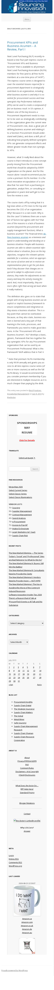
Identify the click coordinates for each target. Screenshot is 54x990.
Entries (14, 859)
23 (14, 677)
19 (28, 674)
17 (19, 674)
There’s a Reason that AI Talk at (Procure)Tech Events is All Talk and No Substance (25, 601)
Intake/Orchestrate (20, 528)
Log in (11, 855)
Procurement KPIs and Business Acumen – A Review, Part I (22, 45)
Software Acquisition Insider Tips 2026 (25, 594)
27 (34, 677)
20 (34, 674)
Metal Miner (19, 719)
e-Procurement (18, 521)
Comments (15, 862)
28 (40, 677)
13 (34, 670)
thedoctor (11, 397)
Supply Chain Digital (22, 705)
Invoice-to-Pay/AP (20, 525)
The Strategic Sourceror (24, 709)
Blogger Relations (27, 803)
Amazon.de (27, 929)
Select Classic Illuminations (20, 497)
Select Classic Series (18, 493)
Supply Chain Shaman (23, 733)
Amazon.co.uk (27, 925)
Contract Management (22, 514)
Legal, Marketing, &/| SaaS (23, 532)
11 (23, 670)
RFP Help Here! (27, 789)
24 (19, 677)
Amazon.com (27, 922)
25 (23, 677)
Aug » (39, 684)
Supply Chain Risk (20, 535)
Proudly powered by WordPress (14, 970)
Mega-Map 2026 (16, 487)
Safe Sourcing (20, 723)
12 (28, 670)
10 (19, 670)
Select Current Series (18, 490)
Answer (27, 831)
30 (14, 681)
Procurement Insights (23, 702)
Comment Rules (27, 768)
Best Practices (35, 390)
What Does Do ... (27, 785)
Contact (27, 813)
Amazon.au (27, 932)
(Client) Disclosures (27, 775)
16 (14, 674)
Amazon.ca (27, 918)
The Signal (18, 716)
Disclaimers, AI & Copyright (27, 771)
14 (40, 670)
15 (10, 674)
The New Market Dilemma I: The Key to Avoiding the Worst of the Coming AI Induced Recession (25, 587)
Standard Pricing (27, 792)
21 (40, 674)
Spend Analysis (19, 518)
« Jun (11, 684)
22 (10, 677)
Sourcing (16, 507)
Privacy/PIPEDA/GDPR (27, 761)
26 (28, 677)
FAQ (27, 764)
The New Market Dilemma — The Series (26, 553)
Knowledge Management (18, 394)
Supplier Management (22, 511)
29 (10, 681)
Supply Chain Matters (23, 712)
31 (19, 681)
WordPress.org (15, 866)
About (27, 757)
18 (23, 674)
